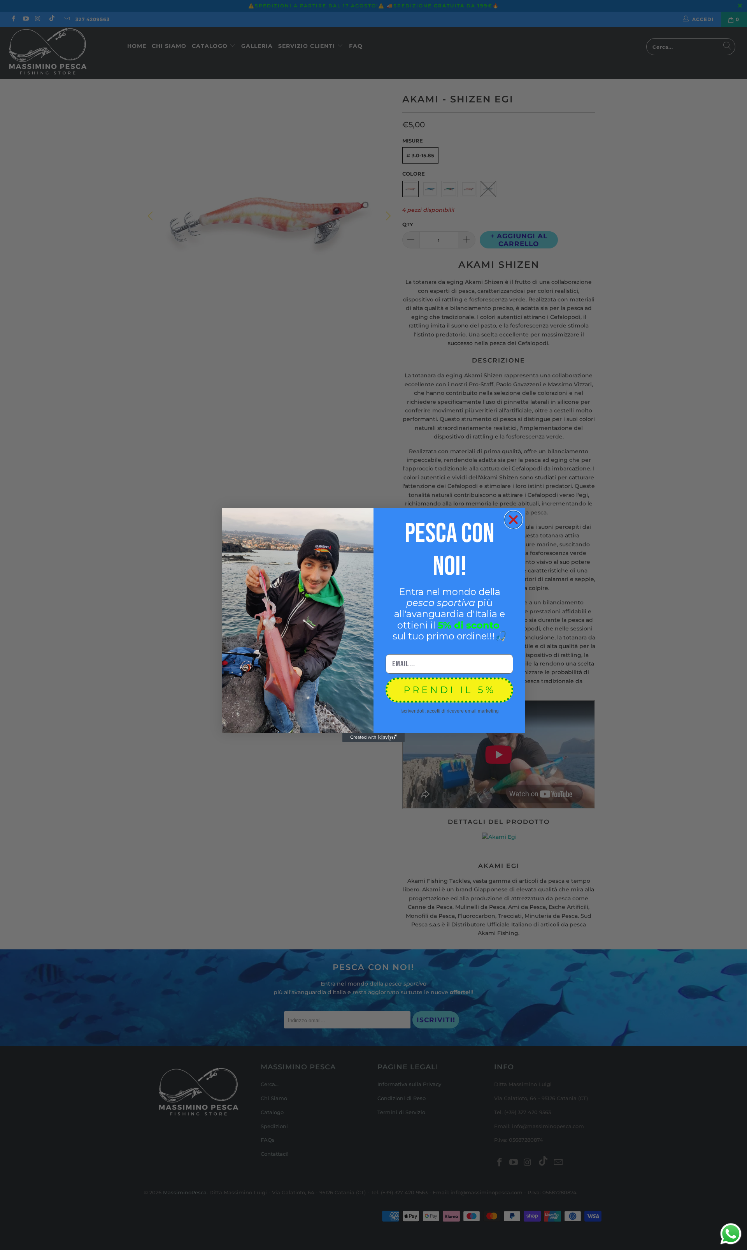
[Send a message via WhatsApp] (731, 1234)
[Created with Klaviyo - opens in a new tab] (373, 737)
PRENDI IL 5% (449, 689)
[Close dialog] (513, 519)
